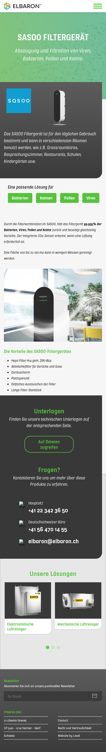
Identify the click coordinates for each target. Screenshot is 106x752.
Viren (90, 197)
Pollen (69, 197)
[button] (47, 647)
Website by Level (69, 736)
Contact (63, 720)
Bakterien (20, 197)
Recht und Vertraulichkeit (74, 728)
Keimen (46, 197)
